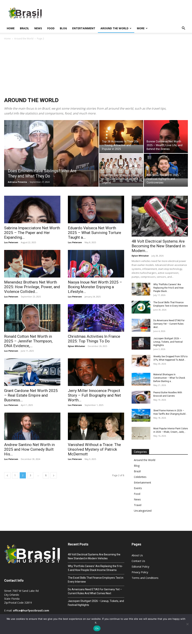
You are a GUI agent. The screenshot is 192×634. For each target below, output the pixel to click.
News (38, 28)
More (141, 28)
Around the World (114, 28)
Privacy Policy (140, 572)
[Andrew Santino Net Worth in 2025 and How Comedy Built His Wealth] (32, 426)
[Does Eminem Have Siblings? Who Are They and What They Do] (51, 166)
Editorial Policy (140, 566)
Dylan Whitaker (76, 346)
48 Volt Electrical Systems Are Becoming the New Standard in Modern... (158, 246)
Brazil (24, 28)
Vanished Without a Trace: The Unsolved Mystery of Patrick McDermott (94, 449)
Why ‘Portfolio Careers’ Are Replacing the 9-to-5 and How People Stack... (168, 288)
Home (11, 28)
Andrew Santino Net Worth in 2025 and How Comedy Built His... (29, 449)
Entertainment (83, 28)
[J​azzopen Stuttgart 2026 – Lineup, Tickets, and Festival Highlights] (141, 343)
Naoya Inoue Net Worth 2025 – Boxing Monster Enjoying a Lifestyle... (95, 287)
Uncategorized (143, 510)
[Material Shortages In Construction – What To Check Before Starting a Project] (141, 379)
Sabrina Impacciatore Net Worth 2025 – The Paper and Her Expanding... (32, 233)
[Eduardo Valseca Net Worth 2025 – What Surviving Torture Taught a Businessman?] (96, 209)
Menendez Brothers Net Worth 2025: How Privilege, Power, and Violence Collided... (32, 287)
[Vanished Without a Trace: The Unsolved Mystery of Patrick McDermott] (96, 426)
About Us (137, 555)
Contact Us (138, 561)
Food (51, 28)
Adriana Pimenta (17, 181)
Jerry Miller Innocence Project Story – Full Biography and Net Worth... (94, 395)
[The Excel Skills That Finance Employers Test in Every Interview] (141, 307)
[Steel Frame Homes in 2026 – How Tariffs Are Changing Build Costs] (141, 415)
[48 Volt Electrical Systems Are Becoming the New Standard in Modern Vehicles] (160, 216)
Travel (137, 505)
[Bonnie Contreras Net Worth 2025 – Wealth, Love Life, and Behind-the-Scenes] (166, 138)
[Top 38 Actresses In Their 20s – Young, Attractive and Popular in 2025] (121, 132)
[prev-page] (7, 475)
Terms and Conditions (145, 578)
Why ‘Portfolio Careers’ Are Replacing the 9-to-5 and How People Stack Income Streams (95, 568)
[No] (187, 624)
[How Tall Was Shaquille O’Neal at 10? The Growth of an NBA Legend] (121, 168)
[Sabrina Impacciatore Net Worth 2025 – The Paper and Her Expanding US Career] (32, 209)
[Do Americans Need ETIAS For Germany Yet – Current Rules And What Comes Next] (141, 325)
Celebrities (140, 477)
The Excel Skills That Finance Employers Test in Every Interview (95, 579)
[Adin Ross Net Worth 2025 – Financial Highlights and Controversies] (166, 166)
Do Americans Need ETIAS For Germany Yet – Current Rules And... (168, 324)
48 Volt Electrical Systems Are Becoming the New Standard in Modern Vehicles (94, 556)
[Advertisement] (96, 69)
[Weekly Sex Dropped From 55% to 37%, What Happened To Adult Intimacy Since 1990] (141, 361)
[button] (183, 28)
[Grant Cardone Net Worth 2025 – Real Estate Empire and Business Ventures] (32, 372)
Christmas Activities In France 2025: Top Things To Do (94, 338)
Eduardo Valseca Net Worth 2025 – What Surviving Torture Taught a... (94, 233)
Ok (97, 628)
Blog (63, 28)
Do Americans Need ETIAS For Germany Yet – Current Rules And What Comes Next (95, 591)
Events (138, 488)
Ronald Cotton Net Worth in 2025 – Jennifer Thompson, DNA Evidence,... (28, 341)
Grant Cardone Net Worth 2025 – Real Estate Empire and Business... (31, 395)
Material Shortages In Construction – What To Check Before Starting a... (169, 378)
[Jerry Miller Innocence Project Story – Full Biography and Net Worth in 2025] (96, 372)
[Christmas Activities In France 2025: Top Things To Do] (96, 318)
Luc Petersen (11, 242)
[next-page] (53, 475)
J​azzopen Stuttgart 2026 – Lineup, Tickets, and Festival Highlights (168, 342)
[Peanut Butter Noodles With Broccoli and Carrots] (141, 397)
